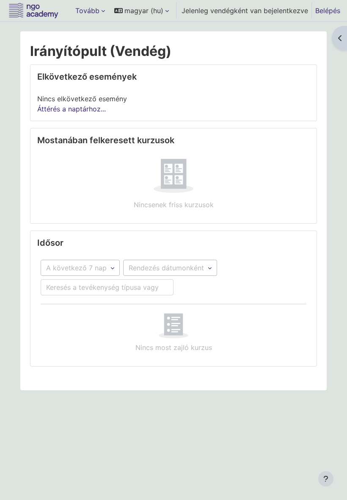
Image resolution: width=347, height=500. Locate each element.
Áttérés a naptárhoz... (71, 109)
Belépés (327, 10)
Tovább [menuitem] (87, 10)
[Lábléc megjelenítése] (325, 478)
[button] (141, 10)
